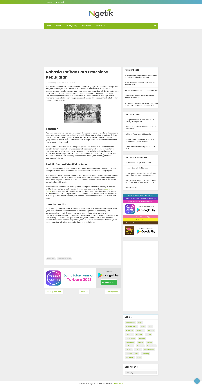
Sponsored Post (132, 354)
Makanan (129, 346)
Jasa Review (101, 26)
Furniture (129, 334)
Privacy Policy (71, 26)
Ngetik (49, 2)
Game (148, 334)
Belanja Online (131, 327)
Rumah (138, 350)
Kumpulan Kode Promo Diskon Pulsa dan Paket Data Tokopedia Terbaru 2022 (141, 104)
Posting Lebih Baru (54, 292)
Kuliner (140, 342)
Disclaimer (86, 26)
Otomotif (140, 346)
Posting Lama (112, 292)
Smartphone (149, 350)
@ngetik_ (61, 2)
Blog (150, 327)
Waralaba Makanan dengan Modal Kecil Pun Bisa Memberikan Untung (141, 76)
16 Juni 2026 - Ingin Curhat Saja (138, 163)
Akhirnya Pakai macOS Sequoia (138, 134)
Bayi (140, 323)
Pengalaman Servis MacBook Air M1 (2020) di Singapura (140, 121)
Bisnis (143, 327)
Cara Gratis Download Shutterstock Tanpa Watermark (139, 97)
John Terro (118, 383)
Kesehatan (51, 259)
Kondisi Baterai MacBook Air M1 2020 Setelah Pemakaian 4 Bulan (140, 140)
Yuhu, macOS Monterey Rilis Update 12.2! (140, 147)
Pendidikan (151, 346)
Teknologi (145, 354)
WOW (139, 357)
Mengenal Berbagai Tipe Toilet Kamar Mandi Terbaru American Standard (141, 181)
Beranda (84, 292)
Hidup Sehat (130, 338)
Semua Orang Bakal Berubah (137, 168)
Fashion (151, 331)
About (58, 26)
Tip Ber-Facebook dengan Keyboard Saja (141, 90)
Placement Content (64, 259)
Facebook (140, 331)
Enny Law (60, 82)
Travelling (129, 357)
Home (48, 26)
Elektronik (129, 331)
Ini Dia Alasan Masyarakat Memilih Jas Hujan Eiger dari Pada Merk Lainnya (141, 174)
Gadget (139, 334)
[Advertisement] (101, 47)
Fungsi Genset (131, 187)
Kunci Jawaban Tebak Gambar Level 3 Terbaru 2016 (140, 84)
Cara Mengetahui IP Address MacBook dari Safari (141, 128)
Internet (142, 338)
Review (128, 350)
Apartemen (130, 323)
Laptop (149, 342)
